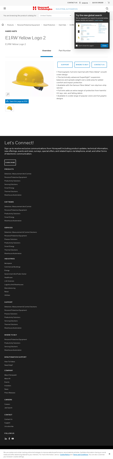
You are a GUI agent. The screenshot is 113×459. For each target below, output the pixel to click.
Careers (7, 404)
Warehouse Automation (13, 195)
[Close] (109, 453)
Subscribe (10, 162)
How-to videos (9, 361)
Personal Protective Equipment (15, 177)
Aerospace (8, 263)
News (6, 389)
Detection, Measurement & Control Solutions (20, 232)
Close (104, 45)
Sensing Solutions (11, 184)
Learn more (98, 20)
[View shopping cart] (109, 3)
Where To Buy (82, 65)
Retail (6, 291)
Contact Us (8, 419)
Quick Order (97, 3)
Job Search (8, 408)
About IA (7, 378)
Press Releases (9, 393)
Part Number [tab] (65, 50)
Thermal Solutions (11, 191)
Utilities (7, 295)
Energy (6, 270)
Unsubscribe (8, 426)
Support (65, 65)
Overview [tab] (46, 50)
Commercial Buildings (12, 267)
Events (6, 382)
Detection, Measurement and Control (17, 174)
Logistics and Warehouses (13, 284)
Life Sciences (9, 281)
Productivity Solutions (12, 181)
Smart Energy (9, 188)
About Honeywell (10, 375)
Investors (7, 385)
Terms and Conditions (80, 454)
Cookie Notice (65, 454)
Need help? (8, 365)
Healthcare (8, 277)
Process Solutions (10, 239)
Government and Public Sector (15, 274)
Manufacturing (9, 288)
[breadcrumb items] (3, 25)
